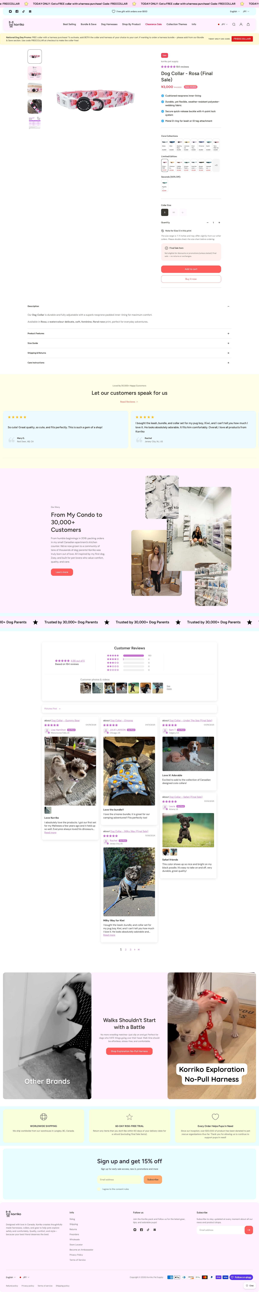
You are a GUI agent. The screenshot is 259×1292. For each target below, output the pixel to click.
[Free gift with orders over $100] (129, 11)
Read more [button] (50, 832)
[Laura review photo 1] (188, 830)
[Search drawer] (233, 24)
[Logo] (16, 24)
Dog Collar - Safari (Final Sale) (185, 796)
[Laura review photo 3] (173, 852)
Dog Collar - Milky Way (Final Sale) (129, 831)
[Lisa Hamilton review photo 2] (48, 810)
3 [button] (130, 949)
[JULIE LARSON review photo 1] (129, 771)
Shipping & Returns (37, 353)
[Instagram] (10, 11)
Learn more (62, 572)
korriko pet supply (169, 61)
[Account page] (241, 24)
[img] (51, 725)
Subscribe (152, 1179)
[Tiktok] (23, 11)
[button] (168, 66)
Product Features (36, 333)
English (9, 1277)
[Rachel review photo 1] (129, 881)
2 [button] (125, 949)
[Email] (30, 11)
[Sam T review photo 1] (188, 754)
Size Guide (33, 343)
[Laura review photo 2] (166, 852)
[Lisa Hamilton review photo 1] (70, 771)
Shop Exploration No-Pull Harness (129, 1051)
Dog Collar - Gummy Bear (65, 720)
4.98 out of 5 (78, 660)
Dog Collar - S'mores (121, 720)
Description (33, 306)
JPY (25, 1277)
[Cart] (248, 24)
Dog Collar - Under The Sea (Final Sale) (190, 720)
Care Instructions (36, 362)
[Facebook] (17, 11)
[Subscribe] (249, 1230)
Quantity (165, 222)
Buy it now (191, 279)
